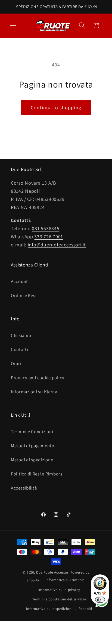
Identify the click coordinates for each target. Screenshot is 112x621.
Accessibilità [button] (24, 488)
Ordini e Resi (23, 295)
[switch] (100, 600)
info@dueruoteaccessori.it (57, 245)
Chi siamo (21, 335)
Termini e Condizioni (32, 432)
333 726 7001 (48, 236)
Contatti (19, 349)
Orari (16, 363)
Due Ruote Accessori (53, 572)
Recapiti (85, 608)
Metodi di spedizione (32, 460)
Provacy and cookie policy (37, 378)
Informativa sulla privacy (59, 589)
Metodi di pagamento (32, 446)
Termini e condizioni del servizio (59, 599)
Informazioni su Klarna (34, 392)
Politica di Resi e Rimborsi (37, 474)
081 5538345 (45, 228)
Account (19, 281)
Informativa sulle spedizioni (49, 608)
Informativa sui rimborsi (65, 580)
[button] (13, 25)
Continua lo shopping (56, 107)
